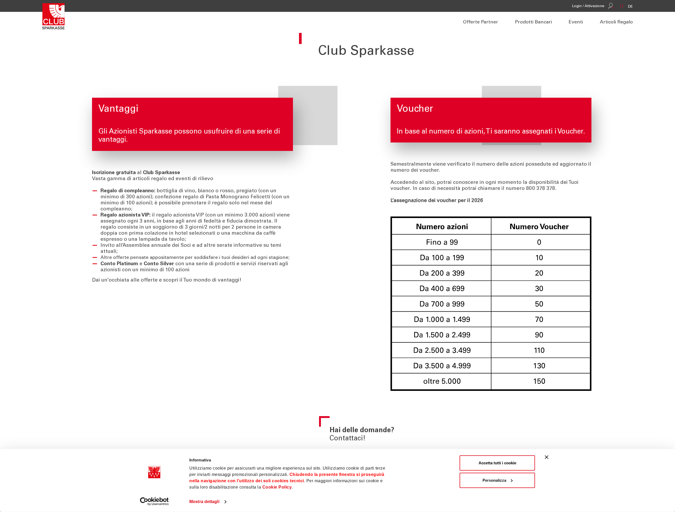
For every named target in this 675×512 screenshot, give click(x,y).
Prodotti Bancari (533, 22)
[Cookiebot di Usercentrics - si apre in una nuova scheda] (154, 501)
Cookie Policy (277, 487)
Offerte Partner (480, 22)
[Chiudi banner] (546, 457)
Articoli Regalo (616, 22)
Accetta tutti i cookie (497, 463)
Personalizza (494, 480)
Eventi (576, 22)
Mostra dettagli (204, 501)
